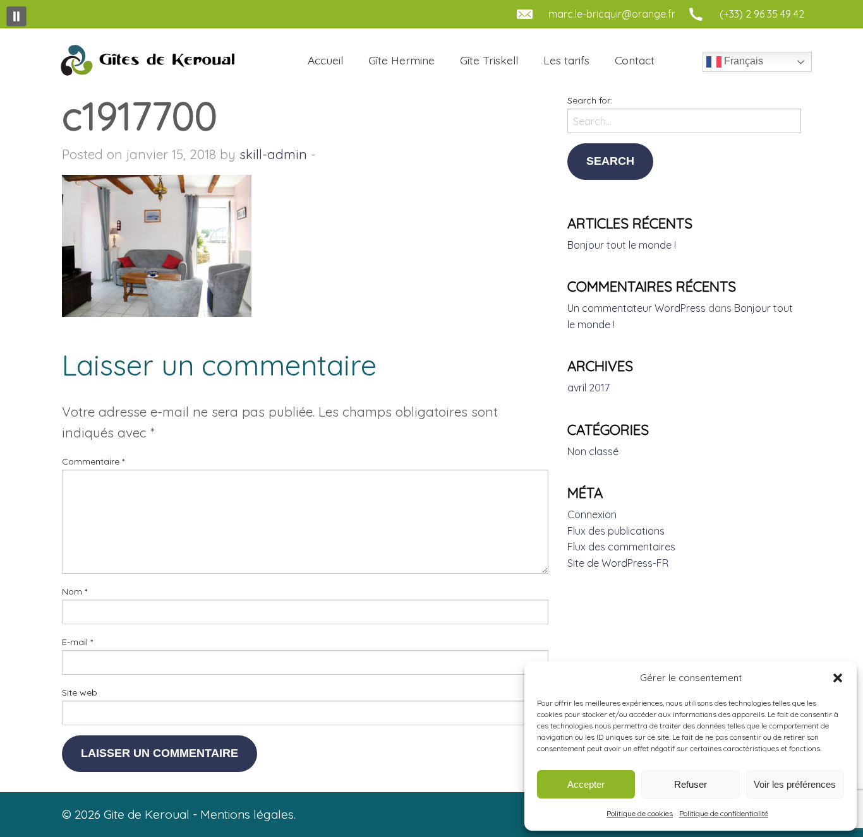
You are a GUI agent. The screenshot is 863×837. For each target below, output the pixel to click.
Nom (74, 591)
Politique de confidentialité (723, 813)
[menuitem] (325, 60)
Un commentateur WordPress (636, 308)
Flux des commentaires (621, 546)
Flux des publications (616, 531)
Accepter (586, 784)
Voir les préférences (795, 784)
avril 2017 (588, 387)
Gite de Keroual (145, 60)
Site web (79, 692)
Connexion (592, 514)
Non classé (593, 451)
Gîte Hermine (401, 60)
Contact (635, 60)
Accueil (325, 60)
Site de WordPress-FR (617, 563)
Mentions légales (247, 814)
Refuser (690, 784)
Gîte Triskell (489, 60)
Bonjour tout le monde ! (621, 245)
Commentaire (93, 461)
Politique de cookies (640, 813)
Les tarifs (566, 60)
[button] (837, 678)
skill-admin (273, 154)
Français (742, 61)
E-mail (77, 642)
